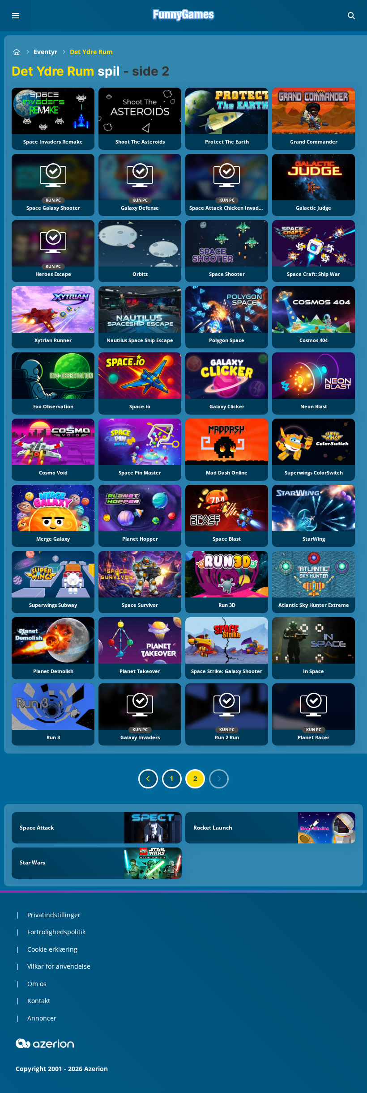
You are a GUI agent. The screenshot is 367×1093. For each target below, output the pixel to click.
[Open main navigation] (15, 15)
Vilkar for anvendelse (58, 966)
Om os (37, 983)
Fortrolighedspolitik (56, 932)
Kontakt (38, 1000)
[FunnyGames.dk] (16, 51)
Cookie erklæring (52, 949)
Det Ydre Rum (91, 51)
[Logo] (183, 15)
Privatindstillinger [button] (54, 915)
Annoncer (41, 1018)
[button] (351, 15)
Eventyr (45, 51)
